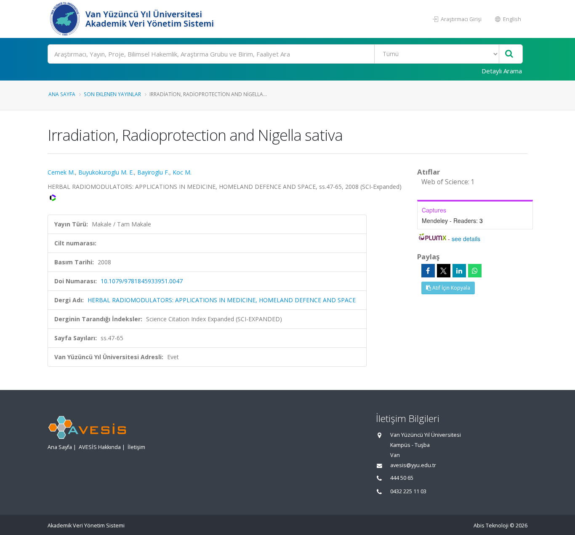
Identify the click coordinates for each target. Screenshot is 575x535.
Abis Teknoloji (491, 525)
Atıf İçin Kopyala (450, 287)
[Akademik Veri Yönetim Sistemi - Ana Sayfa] (65, 19)
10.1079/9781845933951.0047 (142, 281)
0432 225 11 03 (408, 491)
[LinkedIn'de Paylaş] (459, 270)
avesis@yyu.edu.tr (413, 465)
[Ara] (509, 54)
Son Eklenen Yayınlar (112, 94)
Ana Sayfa (61, 94)
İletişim (136, 447)
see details (466, 238)
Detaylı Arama (502, 71)
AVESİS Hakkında (100, 447)
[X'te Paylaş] (443, 270)
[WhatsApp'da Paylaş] (475, 270)
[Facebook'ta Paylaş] (428, 270)
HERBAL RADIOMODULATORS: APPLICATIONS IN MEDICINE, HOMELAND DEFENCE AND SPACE (222, 300)
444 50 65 (401, 477)
